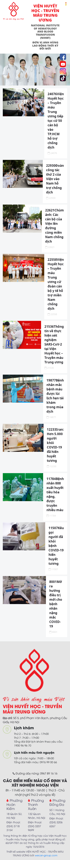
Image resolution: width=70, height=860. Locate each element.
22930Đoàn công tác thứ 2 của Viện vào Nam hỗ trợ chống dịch (55, 178)
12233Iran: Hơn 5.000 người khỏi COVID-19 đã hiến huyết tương (55, 445)
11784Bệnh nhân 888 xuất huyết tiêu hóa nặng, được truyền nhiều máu (55, 494)
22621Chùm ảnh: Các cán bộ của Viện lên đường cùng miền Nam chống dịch (54, 226)
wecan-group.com (46, 855)
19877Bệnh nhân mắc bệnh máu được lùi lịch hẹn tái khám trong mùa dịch (55, 396)
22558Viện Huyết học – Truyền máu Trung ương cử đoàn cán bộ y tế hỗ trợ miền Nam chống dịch (56, 284)
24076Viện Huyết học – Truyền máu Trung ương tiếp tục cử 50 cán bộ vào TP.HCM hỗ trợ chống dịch (56, 120)
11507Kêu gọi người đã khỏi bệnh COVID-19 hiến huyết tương (56, 546)
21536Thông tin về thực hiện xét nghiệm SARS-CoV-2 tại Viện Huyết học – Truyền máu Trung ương (54, 344)
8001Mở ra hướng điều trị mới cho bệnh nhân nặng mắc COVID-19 (55, 604)
